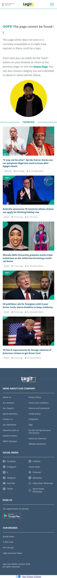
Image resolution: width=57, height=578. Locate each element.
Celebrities (7, 171)
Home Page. (40, 66)
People (6, 217)
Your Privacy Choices (31, 576)
